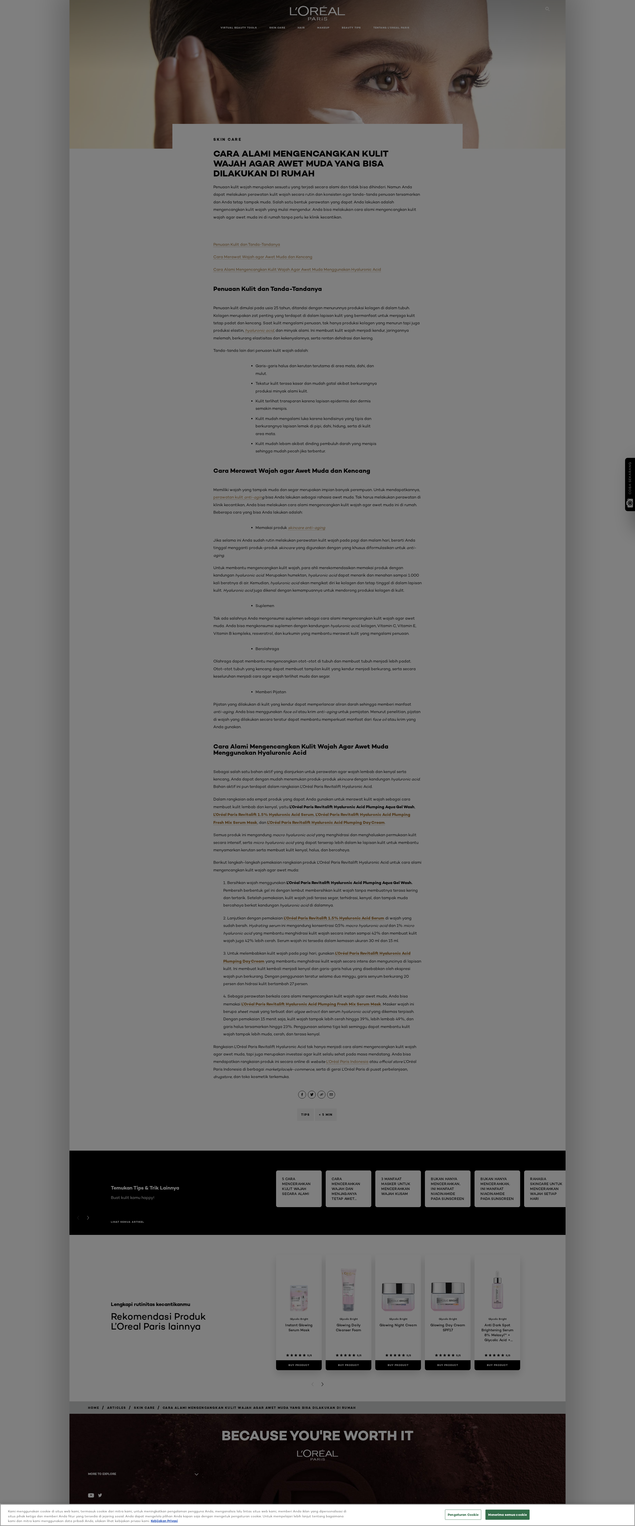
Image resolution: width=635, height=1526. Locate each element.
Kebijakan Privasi (164, 1521)
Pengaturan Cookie (463, 1514)
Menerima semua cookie (507, 1514)
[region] (317, 1515)
